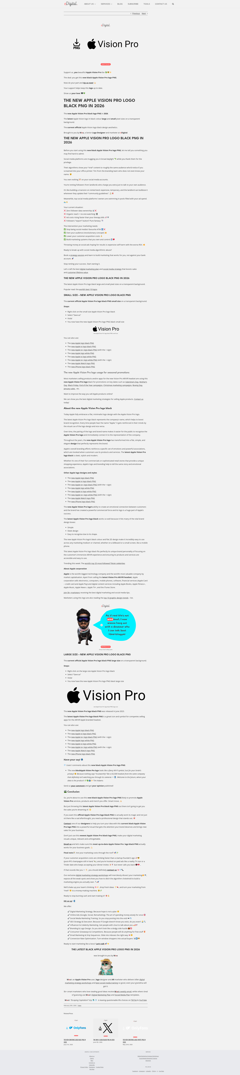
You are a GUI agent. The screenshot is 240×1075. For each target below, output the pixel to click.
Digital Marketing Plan (101, 995)
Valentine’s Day (131, 382)
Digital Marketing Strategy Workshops (148, 1056)
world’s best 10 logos (88, 289)
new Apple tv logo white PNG (83, 356)
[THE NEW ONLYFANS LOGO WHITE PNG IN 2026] (135, 1020)
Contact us (138, 399)
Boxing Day (137, 385)
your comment (78, 786)
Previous (136, 13)
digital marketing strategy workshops (92, 875)
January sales (69, 388)
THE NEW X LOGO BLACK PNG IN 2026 (103, 1040)
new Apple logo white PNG (82, 353)
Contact (67, 823)
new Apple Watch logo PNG (83, 363)
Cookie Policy (100, 1067)
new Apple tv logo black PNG (83, 346)
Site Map (91, 1069)
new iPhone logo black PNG (83, 366)
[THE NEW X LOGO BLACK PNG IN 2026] (105, 1020)
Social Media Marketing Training (148, 1058)
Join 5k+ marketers (72, 592)
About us (91, 1056)
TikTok (134, 1000)
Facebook (135, 1071)
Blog (92, 1060)
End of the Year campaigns (90, 385)
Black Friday (73, 385)
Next (144, 13)
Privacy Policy (84, 1067)
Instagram (142, 1071)
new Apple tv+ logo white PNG (84, 360)
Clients (92, 1058)
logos (79, 1005)
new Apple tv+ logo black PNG (84, 350)
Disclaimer (92, 1067)
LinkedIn (148, 1071)
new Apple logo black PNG (82, 343)
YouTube (143, 1000)
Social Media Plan (122, 995)
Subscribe (92, 1065)
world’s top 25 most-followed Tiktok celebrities (105, 563)
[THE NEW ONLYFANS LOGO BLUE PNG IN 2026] (76, 1020)
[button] (173, 4)
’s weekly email (123, 991)
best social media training (107, 983)
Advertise (148, 1060)
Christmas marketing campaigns (117, 385)
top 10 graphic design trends (116, 598)
